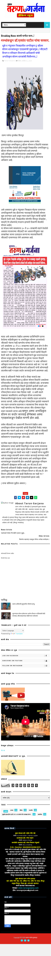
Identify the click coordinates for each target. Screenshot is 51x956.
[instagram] (25, 940)
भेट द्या (3, 750)
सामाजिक (40, 814)
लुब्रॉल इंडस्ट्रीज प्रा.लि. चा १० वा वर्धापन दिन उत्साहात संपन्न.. (16, 814)
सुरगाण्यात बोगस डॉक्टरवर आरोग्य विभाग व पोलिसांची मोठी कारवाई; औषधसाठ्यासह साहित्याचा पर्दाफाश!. (28, 614)
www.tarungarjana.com (28, 888)
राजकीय (31, 810)
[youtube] (28, 940)
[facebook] (22, 940)
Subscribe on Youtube (12, 660)
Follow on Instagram (12, 665)
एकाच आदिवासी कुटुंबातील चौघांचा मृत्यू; (23, 604)
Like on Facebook (10, 655)
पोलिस (21, 810)
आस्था (11, 810)
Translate (19, 633)
